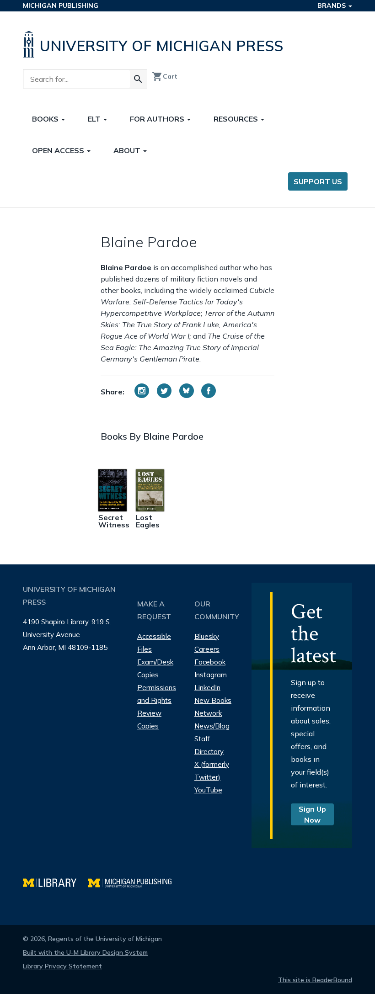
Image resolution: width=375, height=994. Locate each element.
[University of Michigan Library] (55, 882)
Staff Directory (209, 745)
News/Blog (212, 726)
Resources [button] (237, 118)
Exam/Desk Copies (155, 668)
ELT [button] (95, 118)
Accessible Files (154, 643)
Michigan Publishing (60, 5)
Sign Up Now (312, 814)
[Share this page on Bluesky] (186, 390)
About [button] (127, 150)
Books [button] (46, 118)
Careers (207, 649)
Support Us (318, 181)
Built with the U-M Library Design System (85, 952)
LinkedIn (207, 687)
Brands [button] (332, 5)
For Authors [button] (158, 118)
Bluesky (206, 636)
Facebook (209, 662)
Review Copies (149, 719)
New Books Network (212, 707)
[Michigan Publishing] (134, 882)
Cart (164, 76)
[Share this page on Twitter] (164, 390)
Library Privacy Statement (62, 966)
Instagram (210, 674)
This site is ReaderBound (315, 980)
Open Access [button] (59, 150)
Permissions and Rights (156, 694)
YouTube (208, 790)
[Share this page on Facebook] (208, 390)
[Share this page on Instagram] (141, 390)
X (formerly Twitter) (211, 770)
